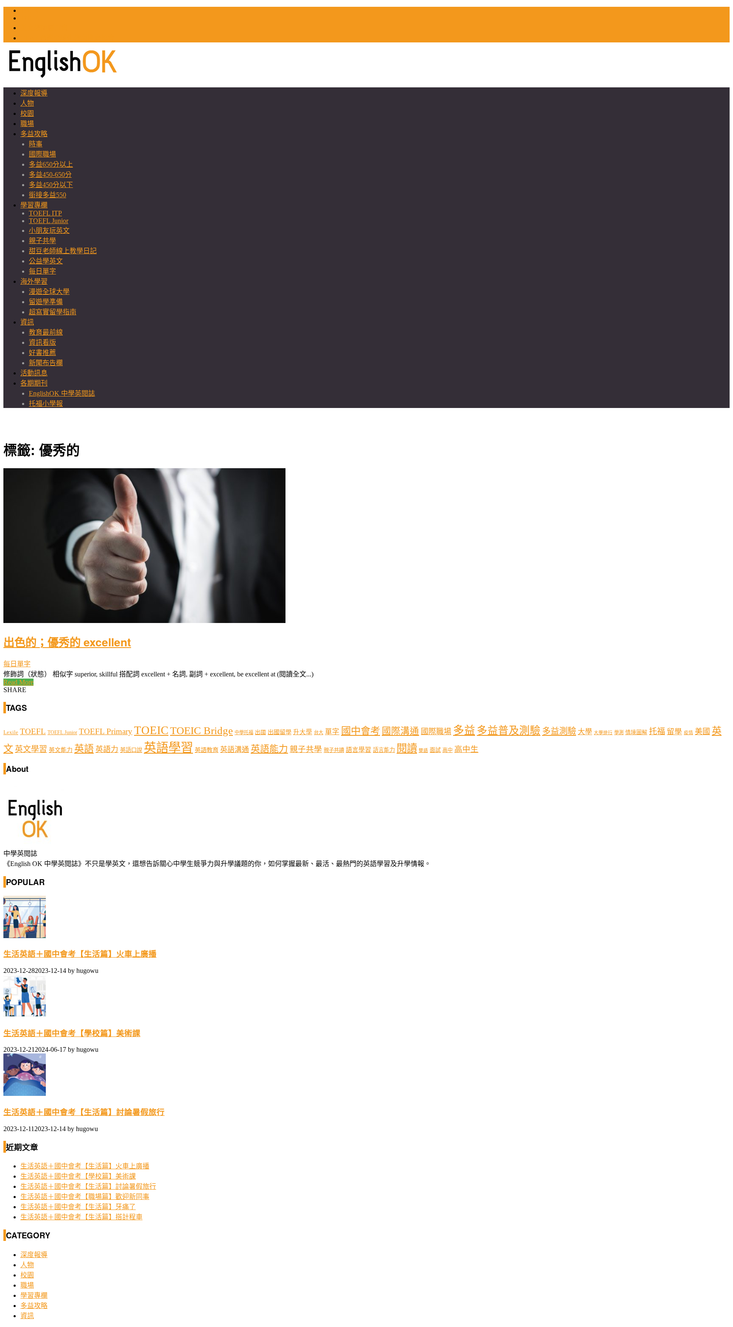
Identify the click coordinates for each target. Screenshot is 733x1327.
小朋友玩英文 (49, 230)
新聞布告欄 (46, 362)
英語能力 (269, 749)
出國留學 (279, 732)
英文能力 (61, 750)
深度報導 (34, 93)
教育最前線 (46, 332)
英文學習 (31, 749)
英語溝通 (234, 750)
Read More (18, 682)
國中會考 (360, 730)
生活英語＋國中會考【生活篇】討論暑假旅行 (84, 1112)
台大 (318, 732)
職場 (27, 123)
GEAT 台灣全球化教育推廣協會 (67, 38)
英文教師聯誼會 (44, 27)
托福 (657, 731)
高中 (447, 750)
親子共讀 (334, 750)
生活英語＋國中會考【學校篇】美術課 (71, 1033)
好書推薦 (42, 352)
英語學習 (168, 747)
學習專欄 (34, 205)
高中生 (466, 749)
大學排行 (603, 732)
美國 (702, 731)
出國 (260, 732)
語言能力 (384, 750)
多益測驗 (559, 731)
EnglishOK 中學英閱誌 (62, 393)
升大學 (302, 732)
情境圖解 (636, 732)
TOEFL (31, 18)
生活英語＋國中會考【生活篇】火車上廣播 (80, 954)
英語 (84, 748)
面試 (435, 750)
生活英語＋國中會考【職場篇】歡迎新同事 (84, 1196)
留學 (674, 731)
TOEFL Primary (105, 731)
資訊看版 (42, 342)
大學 (585, 732)
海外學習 (34, 281)
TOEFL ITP (45, 213)
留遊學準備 (46, 301)
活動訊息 (34, 373)
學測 (619, 732)
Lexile (10, 732)
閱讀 (407, 748)
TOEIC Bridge (201, 730)
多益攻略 (34, 133)
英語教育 (206, 749)
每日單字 (42, 271)
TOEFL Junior (48, 220)
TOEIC (30, 10)
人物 (27, 103)
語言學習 (358, 749)
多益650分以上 (51, 164)
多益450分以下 (51, 184)
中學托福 (244, 732)
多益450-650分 (50, 174)
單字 (332, 732)
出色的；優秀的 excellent (67, 642)
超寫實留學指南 (52, 312)
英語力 (106, 749)
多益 (464, 730)
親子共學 (42, 240)
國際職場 (42, 154)
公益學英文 (46, 261)
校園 (27, 113)
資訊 (27, 322)
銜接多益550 (47, 194)
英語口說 (131, 750)
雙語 (423, 750)
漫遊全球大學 (49, 291)
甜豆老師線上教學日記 (63, 250)
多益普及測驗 (508, 730)
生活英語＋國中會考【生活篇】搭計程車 (81, 1217)
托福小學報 (46, 403)
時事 (35, 144)
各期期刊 (34, 383)
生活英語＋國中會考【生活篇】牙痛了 (78, 1206)
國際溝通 (400, 731)
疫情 (688, 732)
